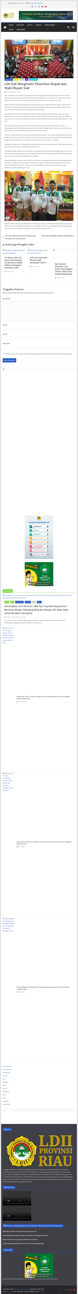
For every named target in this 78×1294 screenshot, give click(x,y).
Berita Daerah (8, 79)
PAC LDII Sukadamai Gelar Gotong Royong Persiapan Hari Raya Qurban (20, 237)
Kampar (5, 1076)
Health (29, 25)
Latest (16, 79)
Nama (5, 325)
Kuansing (6, 1101)
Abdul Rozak (17, 92)
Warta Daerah (50, 25)
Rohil (4, 1085)
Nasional (27, 602)
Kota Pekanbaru (8, 1069)
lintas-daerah (19, 602)
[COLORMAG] (39, 1134)
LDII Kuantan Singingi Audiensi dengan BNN (57, 236)
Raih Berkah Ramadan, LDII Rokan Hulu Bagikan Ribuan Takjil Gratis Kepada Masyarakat (64, 269)
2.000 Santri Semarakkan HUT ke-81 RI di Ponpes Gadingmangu (23, 1243)
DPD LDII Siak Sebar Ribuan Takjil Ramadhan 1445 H (38, 260)
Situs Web (6, 343)
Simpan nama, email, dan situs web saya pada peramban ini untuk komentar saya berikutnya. (38, 354)
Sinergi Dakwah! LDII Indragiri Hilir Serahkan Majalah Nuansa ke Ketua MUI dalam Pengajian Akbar (43, 988)
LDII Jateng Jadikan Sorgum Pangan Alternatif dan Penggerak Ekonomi (25, 1235)
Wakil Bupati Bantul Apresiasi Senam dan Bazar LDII (19, 1231)
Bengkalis (6, 1082)
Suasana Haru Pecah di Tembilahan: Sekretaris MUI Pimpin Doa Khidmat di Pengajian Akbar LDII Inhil (44, 843)
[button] (56, 25)
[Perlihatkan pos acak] (73, 27)
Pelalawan (6, 1092)
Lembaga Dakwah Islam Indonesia (49, 1226)
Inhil (4, 1098)
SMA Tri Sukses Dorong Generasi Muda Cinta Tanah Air (20, 1239)
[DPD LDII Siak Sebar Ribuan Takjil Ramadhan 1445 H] (39, 250)
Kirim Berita (21, 29)
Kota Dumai (6, 1073)
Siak (27, 79)
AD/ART (11, 25)
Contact (38, 25)
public (39, 602)
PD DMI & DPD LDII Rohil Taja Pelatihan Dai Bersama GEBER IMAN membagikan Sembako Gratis (13, 262)
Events (11, 29)
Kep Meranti (7, 1104)
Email (5, 334)
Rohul (4, 1088)
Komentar (7, 299)
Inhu (12, 602)
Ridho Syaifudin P (21, 617)
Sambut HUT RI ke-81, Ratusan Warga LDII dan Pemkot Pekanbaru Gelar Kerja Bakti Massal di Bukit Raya (43, 698)
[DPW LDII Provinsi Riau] (5, 27)
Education (20, 25)
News (22, 79)
